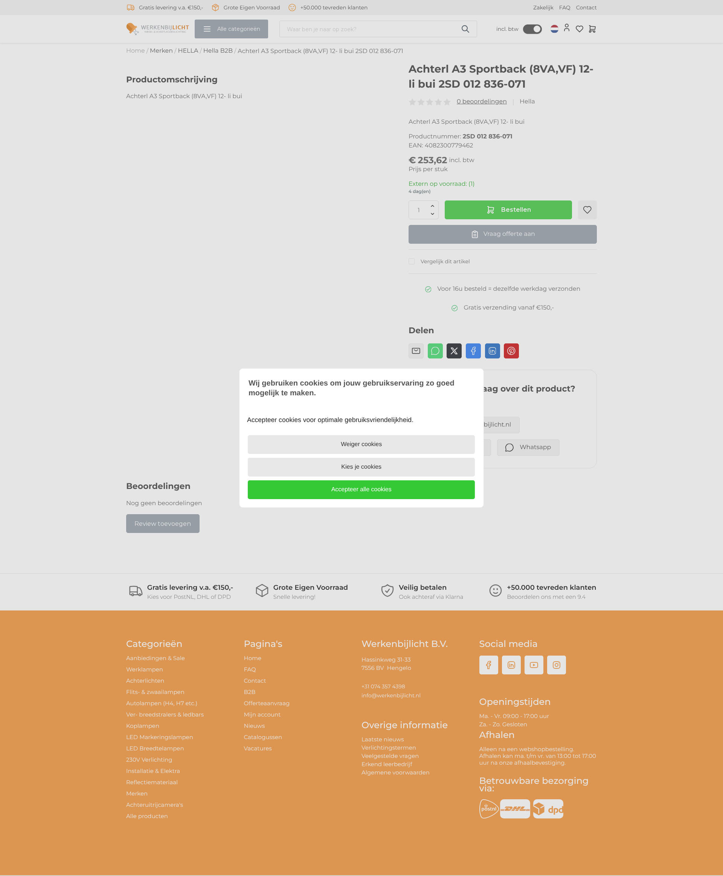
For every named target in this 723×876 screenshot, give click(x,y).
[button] (361, 489)
